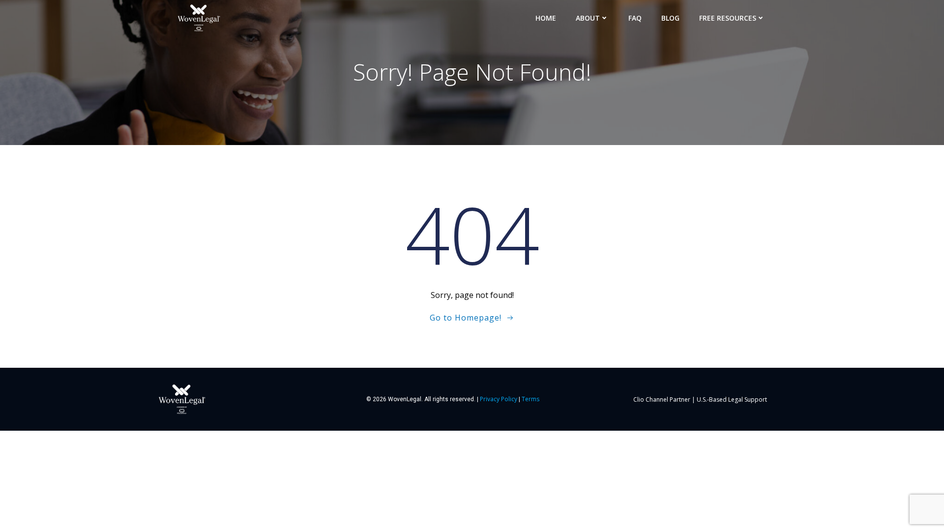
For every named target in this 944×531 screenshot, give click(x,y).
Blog (670, 18)
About (588, 18)
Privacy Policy (498, 399)
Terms (530, 399)
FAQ (635, 18)
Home (545, 18)
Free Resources (727, 18)
